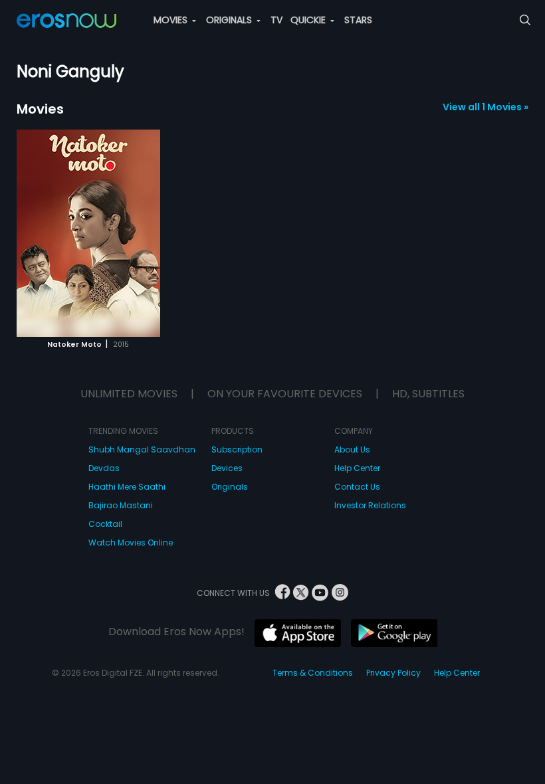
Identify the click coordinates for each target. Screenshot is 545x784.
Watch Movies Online (130, 542)
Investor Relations (370, 505)
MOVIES (172, 20)
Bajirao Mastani (120, 505)
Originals (229, 486)
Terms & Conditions (312, 672)
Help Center (357, 468)
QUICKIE (309, 20)
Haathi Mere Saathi (126, 486)
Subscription (237, 449)
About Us (352, 449)
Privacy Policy (393, 672)
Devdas (104, 468)
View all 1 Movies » (485, 107)
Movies (40, 109)
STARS (358, 20)
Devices (227, 468)
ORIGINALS (230, 20)
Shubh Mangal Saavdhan (141, 449)
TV (276, 20)
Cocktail (105, 524)
